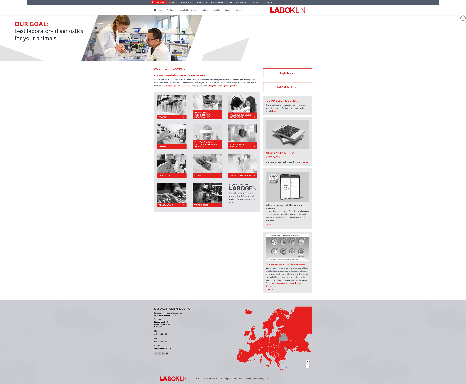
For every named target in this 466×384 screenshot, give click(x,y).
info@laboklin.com (239, 2)
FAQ (267, 378)
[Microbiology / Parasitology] (242, 136)
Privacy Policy (258, 378)
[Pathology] (172, 166)
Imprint (228, 378)
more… (270, 289)
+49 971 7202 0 (188, 2)
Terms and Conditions (242, 378)
